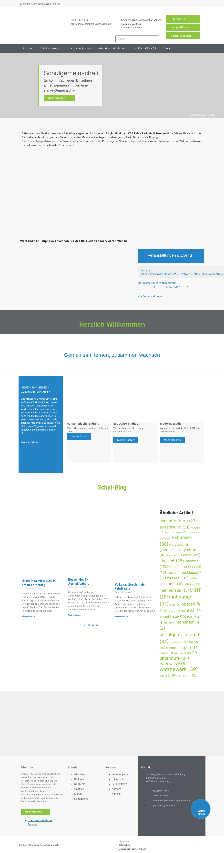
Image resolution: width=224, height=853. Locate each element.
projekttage (173, 616)
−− (159, 286)
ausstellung (175, 527)
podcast (174, 611)
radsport (170, 623)
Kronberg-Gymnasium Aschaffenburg (141, 19)
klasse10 (176, 573)
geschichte (171, 550)
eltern (181, 532)
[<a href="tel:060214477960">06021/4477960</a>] (66, 19)
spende (174, 648)
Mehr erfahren (58, 98)
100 (175, 286)
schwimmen (178, 642)
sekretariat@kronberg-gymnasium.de (91, 23)
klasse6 (172, 560)
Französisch (179, 544)
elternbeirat (193, 532)
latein (191, 584)
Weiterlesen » (28, 616)
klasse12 (178, 578)
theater (165, 653)
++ (183, 286)
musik (175, 604)
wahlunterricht (172, 663)
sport (190, 647)
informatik (173, 555)
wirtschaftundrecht (178, 675)
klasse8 (177, 567)
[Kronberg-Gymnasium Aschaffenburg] (117, 19)
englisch (165, 538)
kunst (175, 583)
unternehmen (184, 652)
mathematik (174, 590)
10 (167, 286)
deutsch (169, 532)
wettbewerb (179, 669)
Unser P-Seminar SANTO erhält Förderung (39, 583)
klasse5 (190, 555)
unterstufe (174, 658)
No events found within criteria (157, 282)
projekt (192, 610)
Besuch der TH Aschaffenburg (78, 582)
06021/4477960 (80, 19)
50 (171, 286)
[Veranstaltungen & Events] (142, 256)
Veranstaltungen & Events (170, 255)
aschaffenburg (178, 520)
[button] (29, 48)
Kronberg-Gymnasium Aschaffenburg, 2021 (39, 845)
